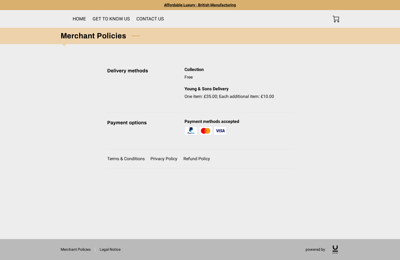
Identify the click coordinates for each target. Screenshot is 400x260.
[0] (336, 19)
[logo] (335, 249)
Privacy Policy (163, 158)
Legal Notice (110, 249)
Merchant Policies (76, 249)
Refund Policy (196, 158)
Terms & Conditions (126, 158)
